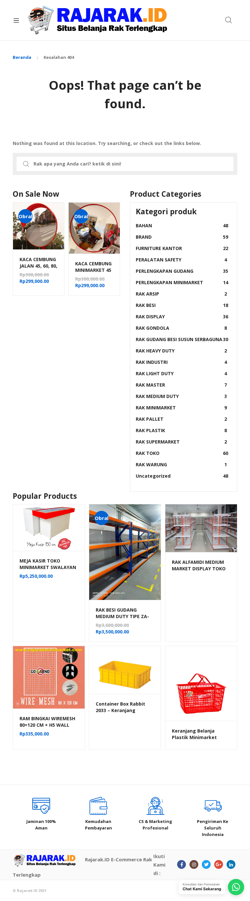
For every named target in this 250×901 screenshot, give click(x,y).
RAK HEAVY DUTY (181, 351)
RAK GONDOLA (181, 328)
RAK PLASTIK (181, 430)
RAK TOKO (182, 453)
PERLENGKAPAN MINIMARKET (182, 282)
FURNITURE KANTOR (182, 248)
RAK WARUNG (181, 464)
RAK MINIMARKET (181, 407)
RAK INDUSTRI (181, 362)
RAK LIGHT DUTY (181, 373)
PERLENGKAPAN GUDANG (182, 271)
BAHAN (182, 225)
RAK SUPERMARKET (181, 442)
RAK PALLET (181, 419)
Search (228, 20)
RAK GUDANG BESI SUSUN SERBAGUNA (182, 339)
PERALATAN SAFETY (181, 260)
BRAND (182, 237)
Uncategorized (182, 476)
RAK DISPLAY (182, 316)
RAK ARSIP (181, 294)
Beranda (22, 57)
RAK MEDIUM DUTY (181, 396)
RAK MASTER (181, 385)
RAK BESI (182, 305)
